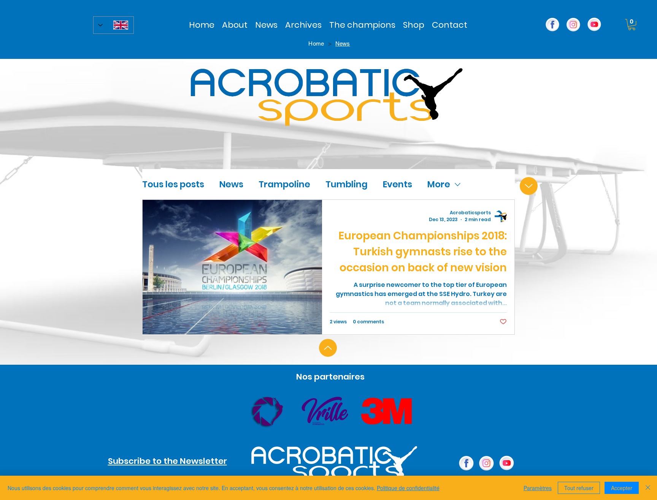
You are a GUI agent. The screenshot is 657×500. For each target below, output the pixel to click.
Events (397, 184)
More (438, 184)
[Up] (529, 186)
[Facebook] (466, 463)
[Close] (647, 488)
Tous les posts (173, 184)
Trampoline (284, 184)
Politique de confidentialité (408, 488)
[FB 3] (552, 24)
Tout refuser (579, 488)
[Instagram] (573, 24)
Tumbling (346, 184)
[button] (303, 25)
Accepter (621, 488)
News (231, 184)
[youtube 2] (594, 24)
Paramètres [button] (538, 488)
